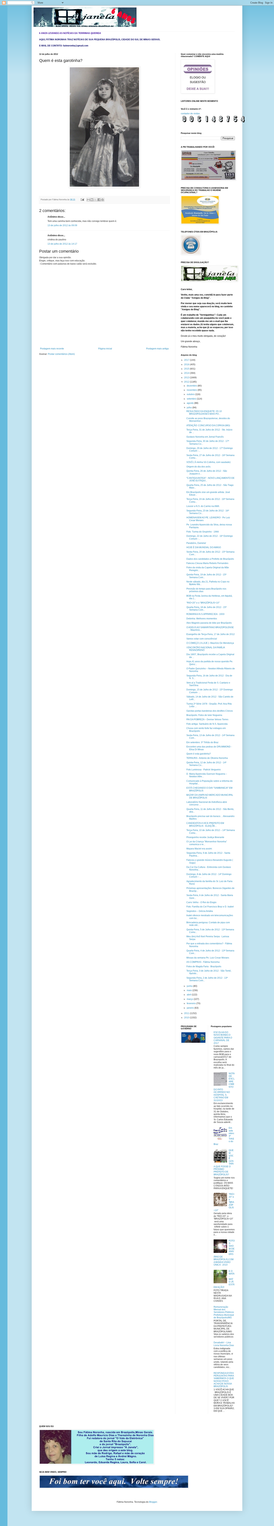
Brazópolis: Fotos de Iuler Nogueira (204, 715)
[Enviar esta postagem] (82, 199)
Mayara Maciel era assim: (199, 848)
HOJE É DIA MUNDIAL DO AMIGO (203, 547)
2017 (187, 360)
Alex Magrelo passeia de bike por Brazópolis (209, 623)
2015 (187, 368)
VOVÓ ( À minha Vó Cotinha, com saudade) (208, 462)
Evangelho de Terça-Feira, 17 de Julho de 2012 (210, 634)
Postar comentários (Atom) (61, 354)
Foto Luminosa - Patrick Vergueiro (203, 769)
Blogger (153, 1502)
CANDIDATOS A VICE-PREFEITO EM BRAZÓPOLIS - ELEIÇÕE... (205, 824)
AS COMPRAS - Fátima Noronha (203, 962)
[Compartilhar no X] (95, 200)
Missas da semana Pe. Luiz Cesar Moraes (207, 957)
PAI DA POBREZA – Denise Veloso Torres (207, 719)
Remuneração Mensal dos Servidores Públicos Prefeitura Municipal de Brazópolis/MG (224, 1312)
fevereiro (191, 1003)
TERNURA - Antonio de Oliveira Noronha (207, 758)
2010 (187, 1017)
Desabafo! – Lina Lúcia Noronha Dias (224, 1343)
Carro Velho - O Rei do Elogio (201, 902)
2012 (187, 382)
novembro (192, 390)
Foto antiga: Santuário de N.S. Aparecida (207, 724)
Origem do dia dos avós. (198, 466)
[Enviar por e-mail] (88, 200)
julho (189, 407)
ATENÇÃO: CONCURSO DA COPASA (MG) (208, 425)
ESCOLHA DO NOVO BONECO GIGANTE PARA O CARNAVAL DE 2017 (223, 1037)
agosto (190, 403)
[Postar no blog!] (92, 200)
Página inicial (105, 348)
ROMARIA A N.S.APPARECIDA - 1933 (205, 614)
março (190, 999)
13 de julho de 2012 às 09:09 (62, 225)
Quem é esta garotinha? (198, 753)
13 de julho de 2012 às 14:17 (62, 244)
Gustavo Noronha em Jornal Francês (205, 437)
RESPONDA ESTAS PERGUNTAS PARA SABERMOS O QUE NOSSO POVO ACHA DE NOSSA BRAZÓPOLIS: (224, 1380)
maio (189, 990)
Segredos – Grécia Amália (199, 911)
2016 (187, 364)
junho (190, 986)
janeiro (190, 1008)
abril (189, 994)
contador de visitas (190, 113)
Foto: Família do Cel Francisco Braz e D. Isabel (210, 906)
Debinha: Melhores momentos (201, 618)
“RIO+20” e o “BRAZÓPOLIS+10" (203, 602)
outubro (191, 394)
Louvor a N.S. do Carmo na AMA (202, 506)
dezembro (192, 385)
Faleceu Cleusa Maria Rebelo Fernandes (207, 563)
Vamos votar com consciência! (201, 638)
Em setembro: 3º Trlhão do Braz (202, 742)
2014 (187, 373)
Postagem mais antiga (157, 348)
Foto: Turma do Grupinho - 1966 (202, 531)
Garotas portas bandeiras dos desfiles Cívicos (209, 711)
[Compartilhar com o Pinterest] (102, 200)
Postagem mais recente (52, 348)
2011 (187, 1013)
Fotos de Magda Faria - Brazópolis (203, 966)
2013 (187, 377)
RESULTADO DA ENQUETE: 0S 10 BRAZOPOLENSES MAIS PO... (204, 412)
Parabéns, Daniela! (196, 543)
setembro (192, 398)
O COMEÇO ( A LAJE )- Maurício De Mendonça (210, 643)
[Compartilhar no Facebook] (99, 200)
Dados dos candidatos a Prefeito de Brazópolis (210, 559)
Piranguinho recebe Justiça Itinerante (205, 837)
